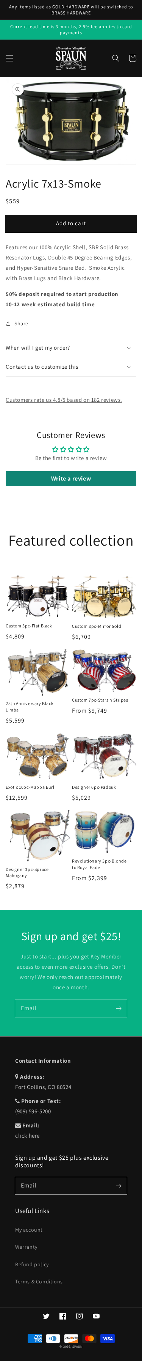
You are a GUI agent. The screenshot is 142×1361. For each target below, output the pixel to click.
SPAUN (77, 1346)
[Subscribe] (118, 1008)
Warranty (26, 1246)
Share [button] (21, 323)
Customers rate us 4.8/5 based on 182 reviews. (64, 399)
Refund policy (32, 1264)
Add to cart (71, 223)
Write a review (71, 478)
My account (29, 1229)
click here (27, 1135)
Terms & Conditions (39, 1281)
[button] (9, 58)
